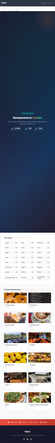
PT (53, 3)
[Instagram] (27, 439)
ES (45, 3)
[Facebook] (24, 439)
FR (48, 3)
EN (43, 3)
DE (50, 3)
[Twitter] (31, 439)
